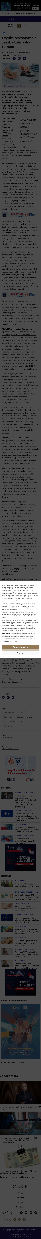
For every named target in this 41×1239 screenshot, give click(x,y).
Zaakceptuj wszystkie (20, 647)
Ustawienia (20, 653)
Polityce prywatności (19, 600)
